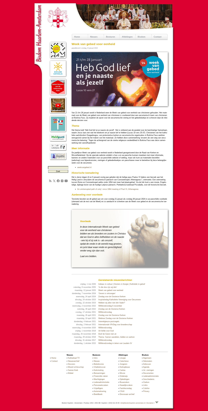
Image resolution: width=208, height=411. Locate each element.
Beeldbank (98, 394)
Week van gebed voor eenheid (110, 290)
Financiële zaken (101, 376)
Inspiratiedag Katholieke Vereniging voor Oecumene (119, 300)
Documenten (148, 373)
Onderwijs (124, 376)
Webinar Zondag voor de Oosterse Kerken (115, 318)
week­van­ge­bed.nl (84, 167)
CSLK (122, 391)
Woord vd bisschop (76, 367)
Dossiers (71, 364)
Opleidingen (124, 379)
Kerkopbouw (125, 367)
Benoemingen (99, 373)
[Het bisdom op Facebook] (58, 182)
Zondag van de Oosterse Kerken (111, 309)
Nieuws (97, 361)
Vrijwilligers (98, 388)
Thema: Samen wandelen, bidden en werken (116, 337)
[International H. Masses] (58, 132)
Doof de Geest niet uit (107, 334)
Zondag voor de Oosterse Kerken (112, 296)
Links (145, 385)
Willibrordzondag (105, 312)
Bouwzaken (124, 382)
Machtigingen (99, 379)
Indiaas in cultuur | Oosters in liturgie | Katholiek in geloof (121, 284)
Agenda (146, 367)
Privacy (146, 391)
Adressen (147, 364)
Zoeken (146, 382)
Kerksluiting (98, 370)
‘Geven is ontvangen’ (107, 293)
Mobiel (70, 373)
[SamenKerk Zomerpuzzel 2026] (58, 58)
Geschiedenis (148, 379)
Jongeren (123, 364)
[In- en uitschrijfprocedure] (58, 150)
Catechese (124, 361)
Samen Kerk (73, 370)
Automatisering (100, 391)
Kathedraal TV (74, 358)
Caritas (123, 370)
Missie (122, 373)
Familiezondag (126, 388)
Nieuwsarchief (73, 361)
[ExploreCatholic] (58, 77)
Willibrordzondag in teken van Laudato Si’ (115, 343)
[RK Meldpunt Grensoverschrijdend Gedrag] (58, 141)
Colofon (146, 388)
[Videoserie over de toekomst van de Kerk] (58, 95)
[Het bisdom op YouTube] (66, 182)
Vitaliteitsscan (99, 367)
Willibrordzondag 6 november (110, 306)
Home (77, 37)
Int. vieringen (148, 370)
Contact (157, 37)
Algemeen (147, 358)
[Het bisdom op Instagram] (62, 182)
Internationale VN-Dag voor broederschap (115, 324)
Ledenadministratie (101, 382)
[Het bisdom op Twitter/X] (54, 182)
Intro (95, 358)
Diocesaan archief (127, 394)
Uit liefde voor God (106, 331)
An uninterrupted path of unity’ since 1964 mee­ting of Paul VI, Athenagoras (108, 189)
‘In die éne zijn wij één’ (107, 287)
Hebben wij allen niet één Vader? (111, 303)
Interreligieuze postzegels (108, 321)
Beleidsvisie (99, 364)
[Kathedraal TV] (58, 114)
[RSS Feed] (50, 182)
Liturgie (123, 358)
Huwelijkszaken (126, 385)
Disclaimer (150, 403)
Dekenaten (147, 361)
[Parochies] (58, 160)
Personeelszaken (101, 385)
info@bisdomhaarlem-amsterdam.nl (133, 403)
